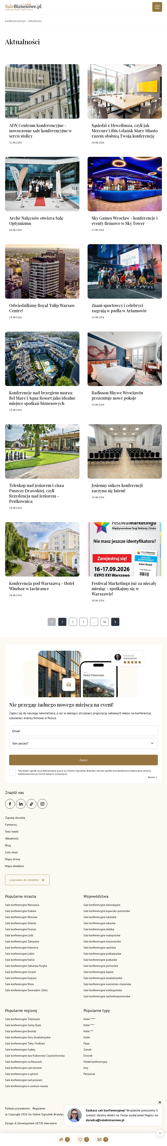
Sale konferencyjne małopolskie (102, 935)
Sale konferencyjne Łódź (19, 935)
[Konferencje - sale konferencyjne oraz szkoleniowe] (23, 9)
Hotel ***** (90, 1019)
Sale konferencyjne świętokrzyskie (103, 978)
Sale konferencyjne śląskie (98, 972)
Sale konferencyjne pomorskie (101, 966)
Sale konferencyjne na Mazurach (23, 1062)
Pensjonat (89, 1074)
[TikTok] (31, 804)
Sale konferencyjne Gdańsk (20, 923)
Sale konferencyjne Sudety (20, 1049)
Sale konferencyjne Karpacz (21, 978)
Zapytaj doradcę (15, 818)
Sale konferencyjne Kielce (20, 960)
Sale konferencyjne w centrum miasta (26, 1086)
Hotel (87, 1037)
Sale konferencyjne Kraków (20, 911)
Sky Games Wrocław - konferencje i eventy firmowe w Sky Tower (125, 220)
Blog (8, 845)
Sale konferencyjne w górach (21, 1074)
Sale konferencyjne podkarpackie (102, 953)
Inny (86, 1068)
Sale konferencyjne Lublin (19, 953)
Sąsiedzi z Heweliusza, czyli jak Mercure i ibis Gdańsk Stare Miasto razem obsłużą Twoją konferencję (125, 131)
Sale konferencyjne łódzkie (99, 929)
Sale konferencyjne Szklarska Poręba (26, 966)
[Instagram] (42, 804)
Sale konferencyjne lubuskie (99, 923)
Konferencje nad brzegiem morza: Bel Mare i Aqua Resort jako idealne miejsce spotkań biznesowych (42, 398)
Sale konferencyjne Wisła (19, 984)
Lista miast (11, 852)
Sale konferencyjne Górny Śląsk (23, 1025)
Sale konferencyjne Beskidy (20, 1031)
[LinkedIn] (21, 804)
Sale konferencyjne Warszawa (22, 905)
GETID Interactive (46, 1123)
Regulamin (39, 1108)
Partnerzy (11, 824)
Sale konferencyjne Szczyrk (20, 972)
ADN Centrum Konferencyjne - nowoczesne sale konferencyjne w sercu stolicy (40, 131)
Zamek (87, 1049)
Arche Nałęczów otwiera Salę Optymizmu (36, 220)
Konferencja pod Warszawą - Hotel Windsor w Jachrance (41, 585)
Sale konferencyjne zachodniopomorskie (107, 996)
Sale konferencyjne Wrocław (21, 917)
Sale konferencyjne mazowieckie (102, 941)
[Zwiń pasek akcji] (160, 1133)
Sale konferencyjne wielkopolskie (103, 990)
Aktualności (12, 838)
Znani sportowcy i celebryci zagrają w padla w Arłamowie (119, 307)
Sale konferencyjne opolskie (100, 947)
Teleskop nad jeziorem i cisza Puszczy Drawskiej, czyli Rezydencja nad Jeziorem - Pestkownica (36, 493)
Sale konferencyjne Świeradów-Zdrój (26, 990)
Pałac (87, 1043)
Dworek (88, 1055)
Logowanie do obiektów (24, 880)
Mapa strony (12, 859)
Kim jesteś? (20, 743)
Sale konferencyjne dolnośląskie (102, 905)
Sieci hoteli (12, 831)
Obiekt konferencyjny (95, 1062)
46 (104, 622)
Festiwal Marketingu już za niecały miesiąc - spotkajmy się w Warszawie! (124, 588)
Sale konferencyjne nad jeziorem (23, 1080)
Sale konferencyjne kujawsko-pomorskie (107, 911)
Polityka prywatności (17, 1108)
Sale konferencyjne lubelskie (100, 917)
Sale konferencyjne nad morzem (23, 1068)
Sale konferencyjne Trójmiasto (22, 1019)
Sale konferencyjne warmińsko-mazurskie (107, 984)
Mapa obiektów (14, 866)
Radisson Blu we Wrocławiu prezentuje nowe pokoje (117, 395)
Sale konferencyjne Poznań (20, 929)
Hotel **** (89, 1025)
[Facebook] (10, 804)
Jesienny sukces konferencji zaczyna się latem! (117, 487)
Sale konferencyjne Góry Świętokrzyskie (28, 1037)
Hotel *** (88, 1031)
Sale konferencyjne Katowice (21, 947)
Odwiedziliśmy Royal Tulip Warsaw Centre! (42, 307)
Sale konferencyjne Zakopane (22, 941)
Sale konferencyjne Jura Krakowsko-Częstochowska (35, 1055)
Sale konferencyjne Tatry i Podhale (25, 1043)
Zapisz (83, 760)
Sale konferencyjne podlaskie (100, 960)
